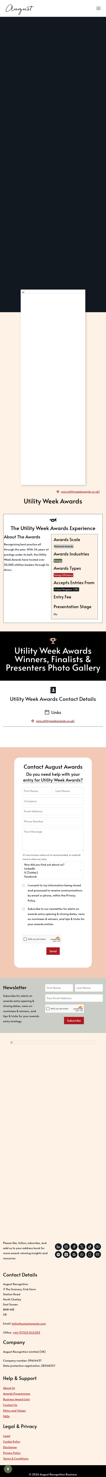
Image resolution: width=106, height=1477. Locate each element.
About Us (9, 1388)
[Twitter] (81, 1246)
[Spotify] (58, 1254)
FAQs (6, 1416)
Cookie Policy (11, 1441)
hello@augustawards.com (29, 1323)
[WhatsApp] (81, 1254)
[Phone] (89, 1254)
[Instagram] (66, 1246)
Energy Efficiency (63, 575)
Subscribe (74, 1020)
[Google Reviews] (74, 1254)
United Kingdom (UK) (66, 589)
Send (53, 951)
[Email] (97, 1254)
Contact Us (10, 1405)
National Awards (63, 546)
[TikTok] (89, 1246)
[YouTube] (97, 1246)
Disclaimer (10, 1447)
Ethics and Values (14, 1410)
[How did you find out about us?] (51, 865)
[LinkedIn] (51, 868)
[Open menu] (99, 8)
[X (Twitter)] (51, 872)
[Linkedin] (58, 1246)
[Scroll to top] (97, 1461)
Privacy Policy (12, 1453)
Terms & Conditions (15, 1458)
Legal (6, 1436)
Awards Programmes (16, 1393)
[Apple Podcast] (66, 1254)
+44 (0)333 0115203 (26, 1332)
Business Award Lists (16, 1399)
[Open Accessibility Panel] (8, 1469)
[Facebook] (51, 876)
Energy (58, 560)
